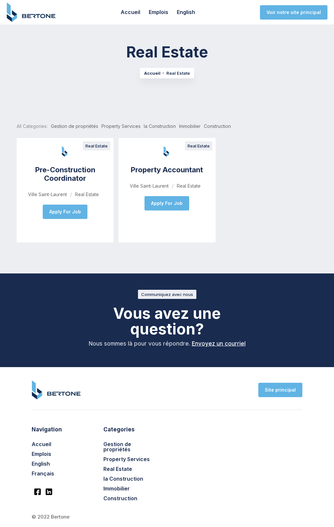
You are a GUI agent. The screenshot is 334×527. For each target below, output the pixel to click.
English (186, 12)
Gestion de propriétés (117, 447)
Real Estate (117, 469)
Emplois (158, 12)
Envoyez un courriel (219, 343)
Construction (120, 498)
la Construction (123, 478)
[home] (31, 12)
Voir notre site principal (293, 12)
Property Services (126, 459)
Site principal (280, 390)
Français (43, 473)
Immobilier (116, 488)
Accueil (130, 12)
